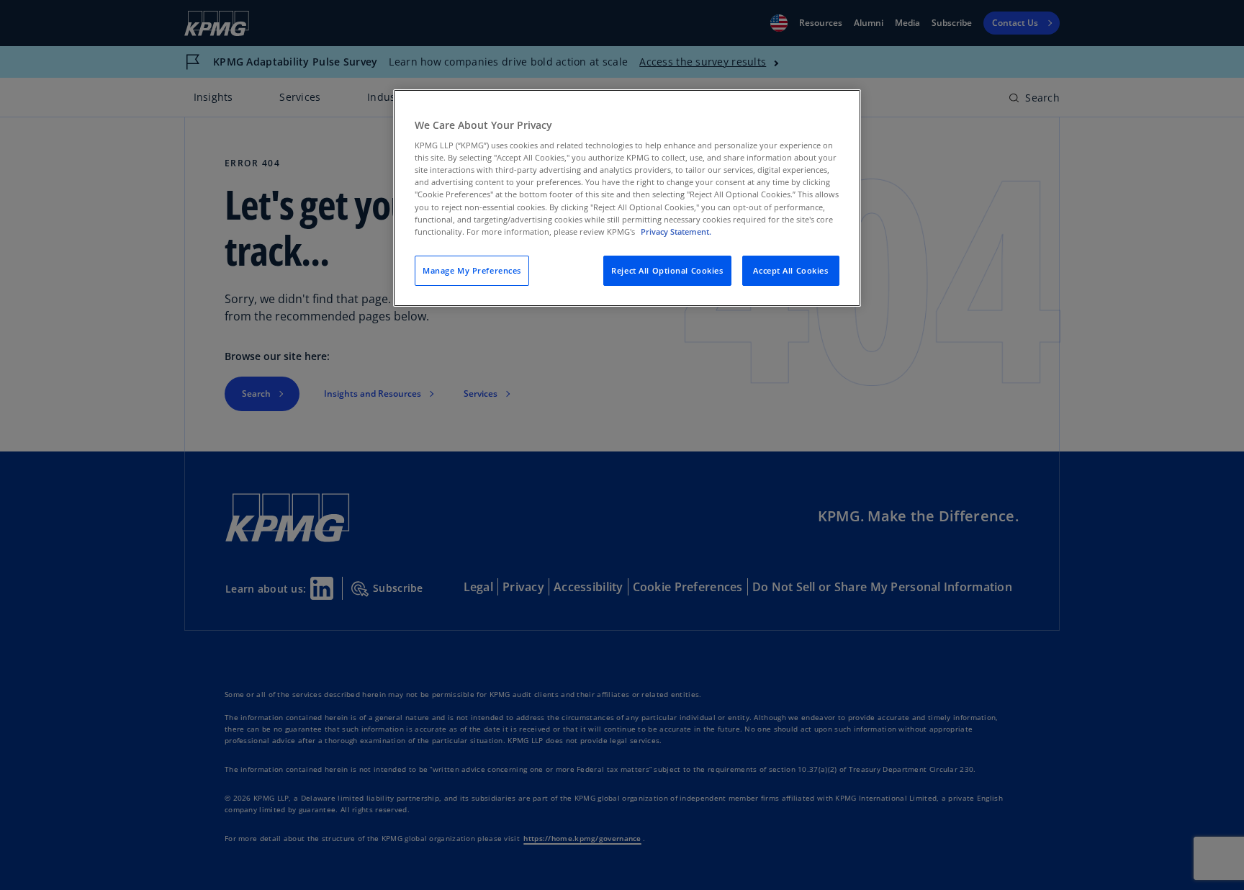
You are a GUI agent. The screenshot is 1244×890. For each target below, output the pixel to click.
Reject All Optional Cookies (667, 270)
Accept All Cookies (790, 270)
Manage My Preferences (472, 270)
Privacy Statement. (676, 231)
